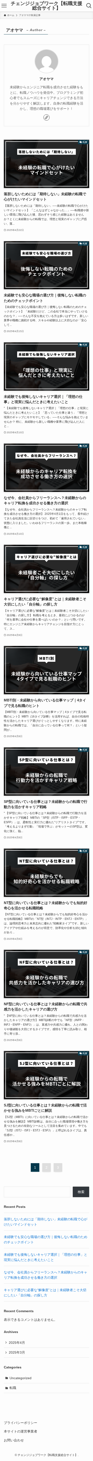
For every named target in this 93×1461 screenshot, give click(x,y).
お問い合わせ (14, 1440)
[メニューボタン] (4, 5)
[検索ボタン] (89, 5)
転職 (13, 1388)
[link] (46, 117)
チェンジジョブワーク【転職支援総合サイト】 (46, 6)
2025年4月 (17, 1342)
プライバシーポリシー (20, 1423)
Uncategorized (20, 1378)
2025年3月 (17, 1352)
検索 (81, 1192)
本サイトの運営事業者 (20, 1431)
